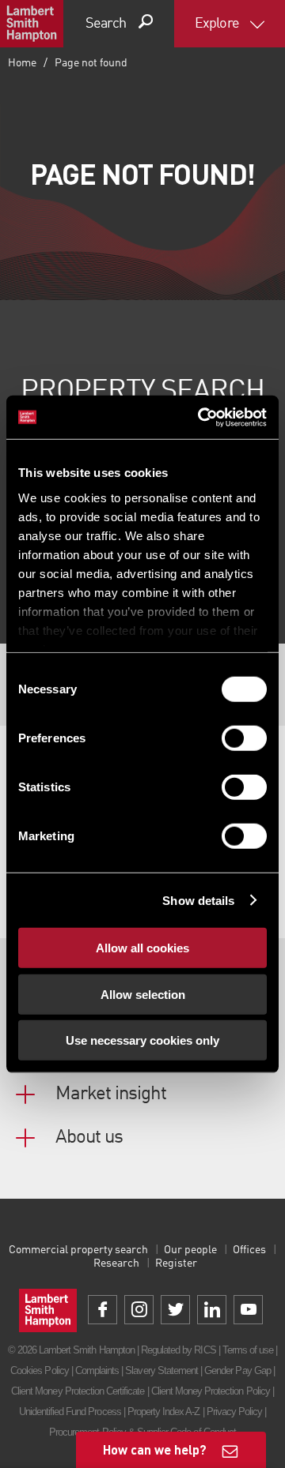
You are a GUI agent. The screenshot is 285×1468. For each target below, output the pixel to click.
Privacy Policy (235, 1411)
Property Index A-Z (163, 1411)
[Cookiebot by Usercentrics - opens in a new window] (201, 417)
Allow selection (143, 994)
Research (116, 1263)
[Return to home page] (31, 23)
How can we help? (155, 1449)
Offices (249, 1250)
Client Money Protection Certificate (77, 1391)
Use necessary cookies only (142, 1040)
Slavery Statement (161, 1370)
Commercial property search (78, 1250)
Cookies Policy (39, 1370)
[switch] (244, 738)
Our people (190, 1250)
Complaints (97, 1370)
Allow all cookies (142, 948)
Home (22, 63)
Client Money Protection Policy (210, 1391)
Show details (198, 900)
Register (176, 1263)
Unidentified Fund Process (70, 1411)
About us (89, 1137)
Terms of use (247, 1350)
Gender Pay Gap (237, 1370)
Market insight (110, 1094)
